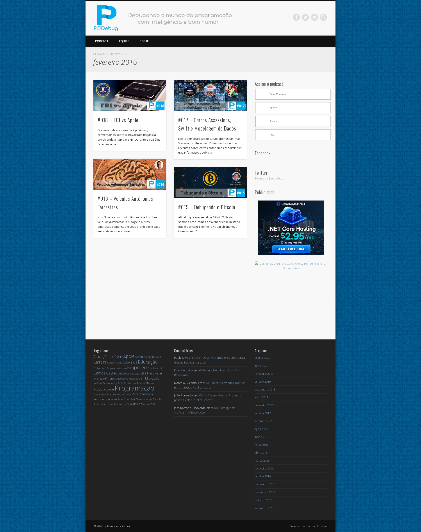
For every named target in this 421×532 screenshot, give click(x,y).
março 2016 (262, 460)
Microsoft (152, 378)
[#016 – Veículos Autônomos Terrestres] (129, 174)
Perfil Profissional (127, 383)
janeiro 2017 (263, 413)
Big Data (153, 356)
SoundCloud (124, 399)
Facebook (296, 17)
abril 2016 (261, 453)
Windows (145, 404)
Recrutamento (142, 394)
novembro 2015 (265, 492)
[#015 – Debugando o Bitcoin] (210, 183)
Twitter (305, 17)
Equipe (124, 41)
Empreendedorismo (117, 368)
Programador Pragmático (106, 394)
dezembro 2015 (265, 484)
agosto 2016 (262, 429)
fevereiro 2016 (264, 468)
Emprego (137, 367)
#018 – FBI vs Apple (118, 120)
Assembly (141, 357)
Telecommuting (144, 399)
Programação (134, 387)
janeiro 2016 (263, 476)
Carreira (100, 362)
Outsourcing (110, 383)
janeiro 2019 (263, 381)
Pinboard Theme (317, 526)
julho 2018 (261, 397)
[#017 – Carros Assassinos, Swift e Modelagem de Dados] (210, 95)
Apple (128, 356)
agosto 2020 (262, 358)
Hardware (154, 373)
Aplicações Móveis (108, 356)
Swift (133, 399)
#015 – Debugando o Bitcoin (206, 207)
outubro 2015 (263, 500)
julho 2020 (261, 366)
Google (137, 373)
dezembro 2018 (265, 389)
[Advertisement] (291, 302)
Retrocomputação (105, 399)
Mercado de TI (136, 378)
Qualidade (125, 394)
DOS (134, 362)
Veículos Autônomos (113, 404)
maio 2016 (261, 445)
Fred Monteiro (183, 370)
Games (99, 373)
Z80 (152, 404)
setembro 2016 (264, 421)
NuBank (97, 383)
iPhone (110, 378)
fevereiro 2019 (264, 374)
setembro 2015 (264, 508)
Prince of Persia (145, 383)
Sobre (144, 41)
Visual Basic (132, 404)
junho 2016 (262, 437)
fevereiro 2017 (264, 405)
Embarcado (99, 368)
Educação (148, 362)
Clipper (111, 362)
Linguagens (121, 378)
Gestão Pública (125, 373)
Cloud (119, 362)
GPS (143, 373)
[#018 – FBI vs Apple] (129, 95)
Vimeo (314, 17)
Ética (150, 368)
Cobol (126, 362)
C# (159, 356)
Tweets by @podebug (269, 178)
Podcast (102, 41)
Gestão (111, 373)
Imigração (99, 378)
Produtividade (103, 389)
